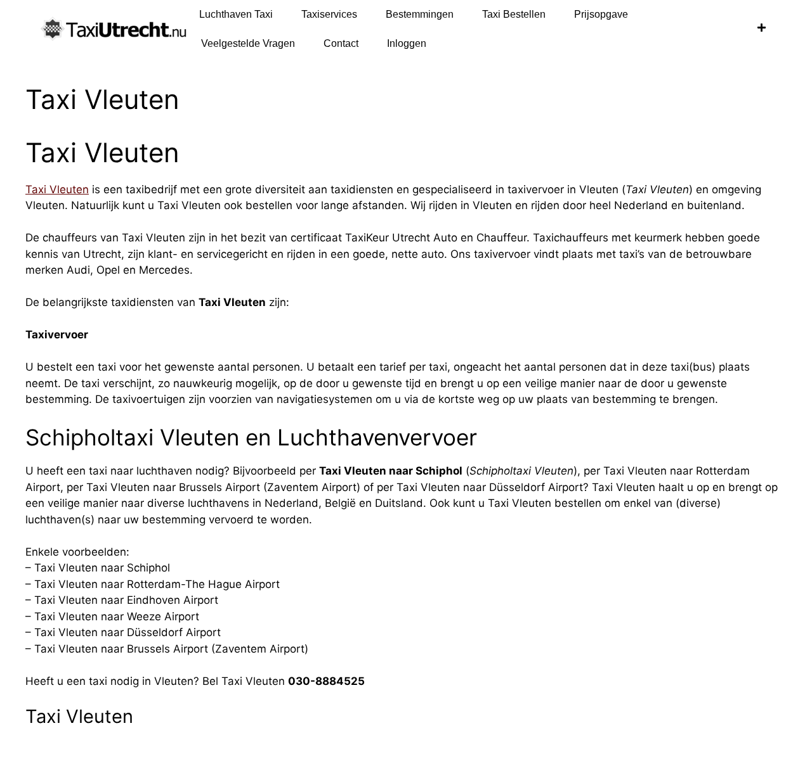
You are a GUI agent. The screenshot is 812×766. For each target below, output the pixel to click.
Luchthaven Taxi (236, 14)
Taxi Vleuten (57, 189)
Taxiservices (329, 14)
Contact (341, 43)
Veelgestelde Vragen (248, 43)
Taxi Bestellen (514, 14)
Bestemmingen (420, 14)
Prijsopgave (601, 14)
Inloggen (406, 43)
